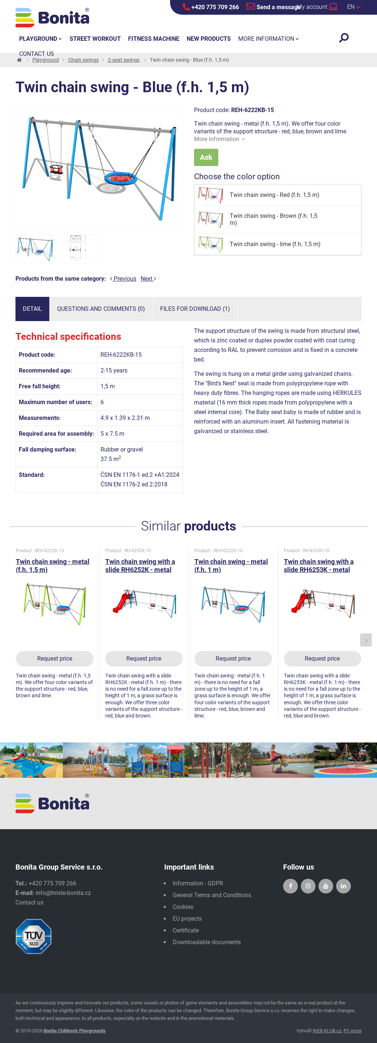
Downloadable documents (207, 942)
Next (147, 278)
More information (216, 139)
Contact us (29, 902)
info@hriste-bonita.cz (63, 892)
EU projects (187, 918)
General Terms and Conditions (212, 895)
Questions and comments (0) (101, 308)
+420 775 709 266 (214, 7)
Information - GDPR (198, 883)
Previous (124, 278)
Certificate (186, 930)
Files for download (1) (195, 308)
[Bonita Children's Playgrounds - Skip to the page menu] (52, 18)
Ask (206, 157)
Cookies (183, 906)
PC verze (352, 1030)
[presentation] (11, 640)
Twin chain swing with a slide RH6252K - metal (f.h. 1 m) (140, 570)
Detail (32, 308)
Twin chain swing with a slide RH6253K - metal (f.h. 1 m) (319, 570)
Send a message (278, 7)
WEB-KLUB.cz (327, 1030)
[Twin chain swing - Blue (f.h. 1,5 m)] (34, 249)
